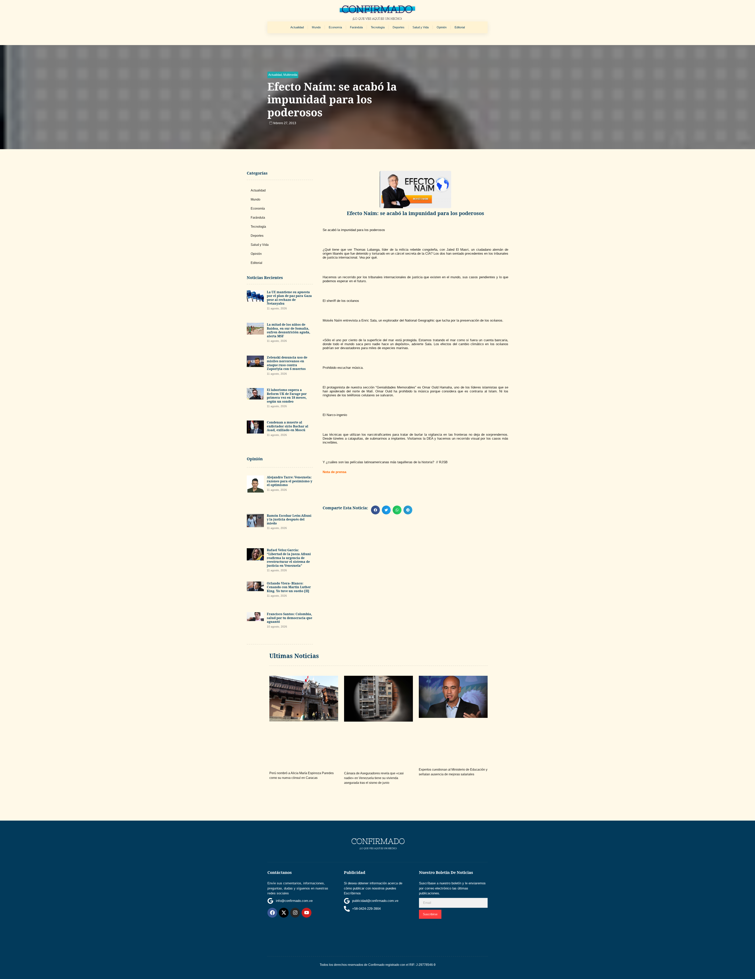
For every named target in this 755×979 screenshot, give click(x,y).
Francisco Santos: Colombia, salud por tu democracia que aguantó (289, 618)
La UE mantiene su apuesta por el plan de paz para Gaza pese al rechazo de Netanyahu (289, 298)
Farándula (356, 27)
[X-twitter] (284, 913)
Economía (335, 27)
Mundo (316, 27)
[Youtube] (306, 913)
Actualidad (297, 27)
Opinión (442, 27)
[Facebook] (272, 913)
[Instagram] (295, 913)
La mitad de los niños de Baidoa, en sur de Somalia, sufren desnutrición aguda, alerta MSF (288, 330)
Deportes (398, 27)
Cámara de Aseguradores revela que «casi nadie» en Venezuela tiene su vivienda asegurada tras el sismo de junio (374, 778)
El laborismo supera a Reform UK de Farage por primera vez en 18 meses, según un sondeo (287, 396)
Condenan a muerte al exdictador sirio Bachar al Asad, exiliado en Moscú (287, 426)
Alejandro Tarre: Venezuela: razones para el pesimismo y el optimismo (289, 481)
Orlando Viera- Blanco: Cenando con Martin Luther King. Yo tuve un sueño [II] (289, 587)
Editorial (460, 27)
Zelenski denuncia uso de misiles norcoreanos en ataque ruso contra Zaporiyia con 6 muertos (287, 363)
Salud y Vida (420, 27)
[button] (282, 75)
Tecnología (378, 27)
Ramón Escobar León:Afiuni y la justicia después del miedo (289, 519)
